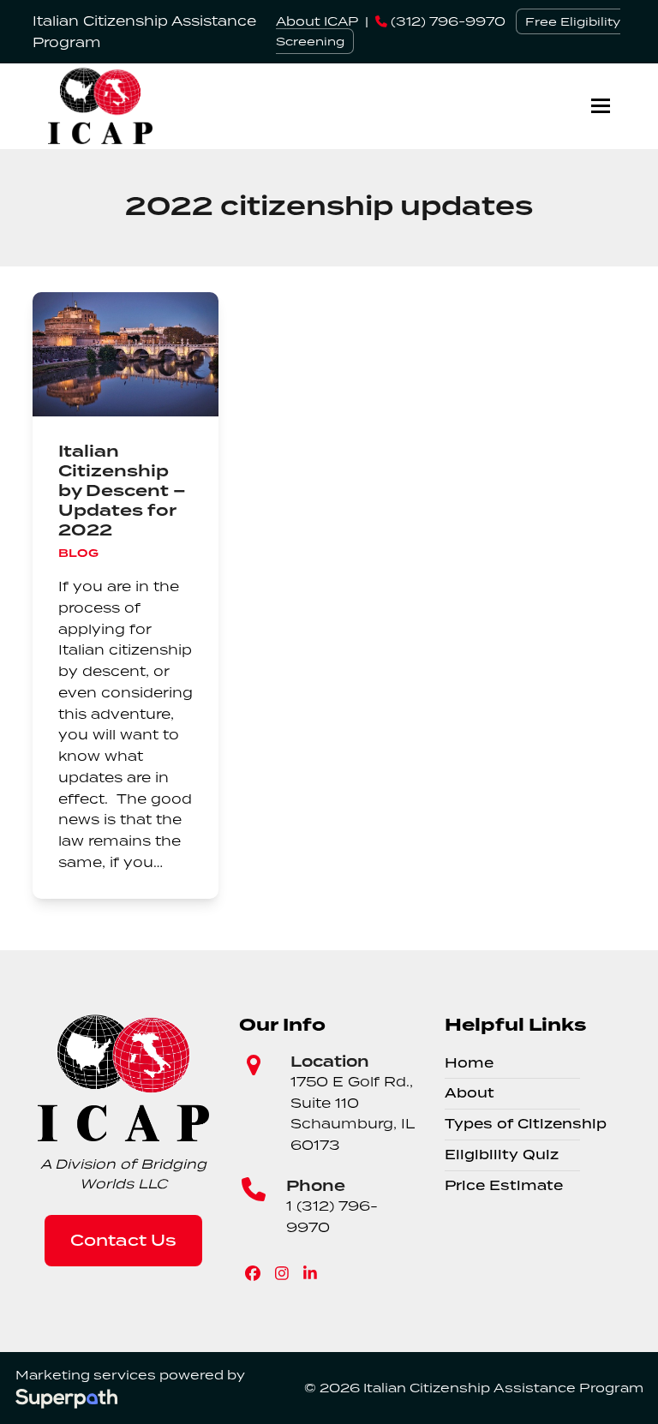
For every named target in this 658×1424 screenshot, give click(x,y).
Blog (78, 553)
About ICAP (317, 21)
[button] (600, 106)
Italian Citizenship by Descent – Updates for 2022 (122, 491)
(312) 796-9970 (446, 21)
